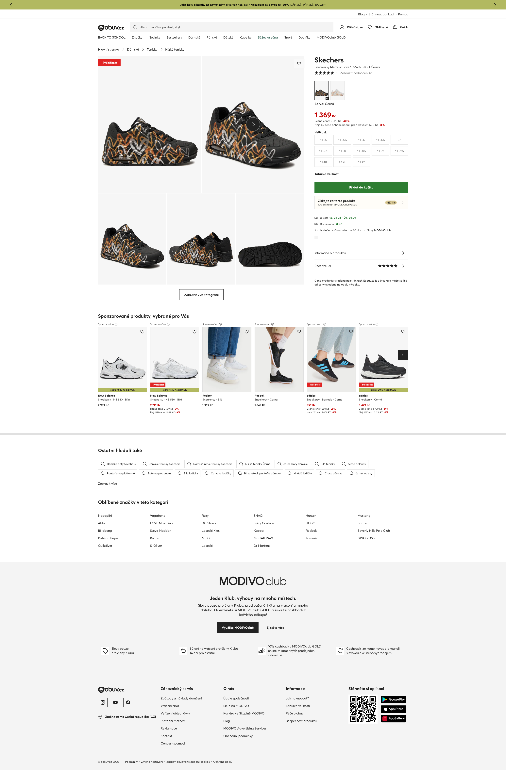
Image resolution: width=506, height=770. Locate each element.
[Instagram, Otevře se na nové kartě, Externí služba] (103, 702)
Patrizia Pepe (108, 538)
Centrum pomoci (190, 743)
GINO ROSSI (366, 538)
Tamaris (311, 538)
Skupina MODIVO (253, 706)
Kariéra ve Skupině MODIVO (253, 713)
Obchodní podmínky (253, 736)
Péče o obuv (312, 713)
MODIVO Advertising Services (253, 728)
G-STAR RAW (263, 538)
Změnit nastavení (152, 761)
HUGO (310, 523)
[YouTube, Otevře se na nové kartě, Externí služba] (115, 702)
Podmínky (131, 761)
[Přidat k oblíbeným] (299, 63)
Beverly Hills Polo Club (374, 530)
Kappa (259, 530)
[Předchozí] (11, 4)
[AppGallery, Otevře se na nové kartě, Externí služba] (393, 719)
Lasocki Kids (211, 530)
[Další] (495, 4)
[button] (149, 124)
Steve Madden (160, 530)
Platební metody (190, 721)
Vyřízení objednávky (190, 713)
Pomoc (403, 14)
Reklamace (186, 728)
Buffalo (155, 538)
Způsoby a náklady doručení (190, 698)
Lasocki (207, 546)
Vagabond (157, 515)
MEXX (206, 538)
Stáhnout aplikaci (383, 14)
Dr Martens (262, 546)
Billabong (105, 530)
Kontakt (184, 736)
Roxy (205, 515)
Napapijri (105, 515)
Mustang (364, 515)
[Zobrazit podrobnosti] (403, 253)
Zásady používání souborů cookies (188, 761)
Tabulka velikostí (315, 706)
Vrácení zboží (188, 706)
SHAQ (258, 515)
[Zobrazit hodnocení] (403, 265)
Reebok (311, 530)
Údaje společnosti (253, 698)
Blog (363, 14)
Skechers (329, 60)
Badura (363, 523)
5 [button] (343, 73)
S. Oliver (156, 546)
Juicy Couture (264, 523)
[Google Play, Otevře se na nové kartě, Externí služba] (393, 700)
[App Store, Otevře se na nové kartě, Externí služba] (393, 709)
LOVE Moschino (161, 523)
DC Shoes (209, 523)
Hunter (311, 515)
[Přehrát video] (253, 124)
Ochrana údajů (222, 761)
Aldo (101, 523)
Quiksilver (105, 546)
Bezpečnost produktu (315, 721)
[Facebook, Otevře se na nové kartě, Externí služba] (128, 702)
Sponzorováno (106, 324)
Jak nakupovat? (314, 698)
